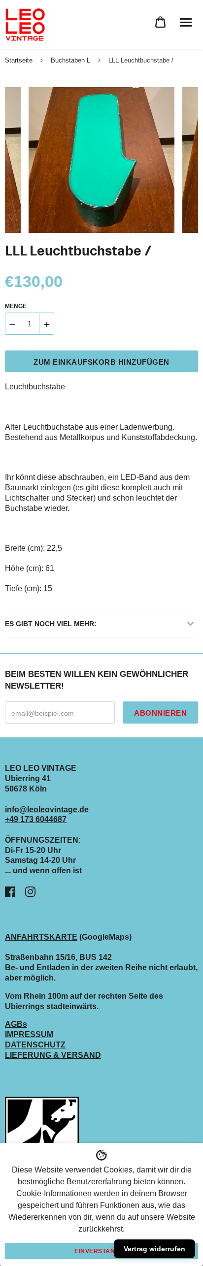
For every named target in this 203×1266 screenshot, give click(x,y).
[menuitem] (160, 22)
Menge (16, 306)
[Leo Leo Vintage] (24, 24)
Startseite (19, 60)
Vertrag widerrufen (154, 1249)
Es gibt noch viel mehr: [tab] (51, 624)
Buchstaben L (70, 60)
